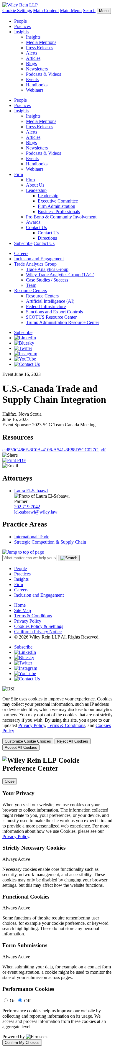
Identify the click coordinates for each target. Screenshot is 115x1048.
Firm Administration (56, 206)
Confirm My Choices (22, 1042)
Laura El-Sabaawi (31, 490)
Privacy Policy (27, 620)
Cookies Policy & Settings (38, 626)
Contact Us (36, 227)
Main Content (46, 10)
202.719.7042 (27, 506)
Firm (18, 174)
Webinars (34, 90)
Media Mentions (41, 42)
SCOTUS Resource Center (51, 317)
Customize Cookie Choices (28, 741)
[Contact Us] (27, 364)
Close (9, 781)
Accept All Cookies (21, 747)
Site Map (22, 610)
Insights (21, 31)
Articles (33, 58)
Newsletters (37, 68)
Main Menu (71, 10)
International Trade (31, 536)
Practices (22, 26)
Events (32, 79)
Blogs (31, 63)
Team (31, 285)
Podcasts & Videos (43, 74)
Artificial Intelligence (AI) (50, 301)
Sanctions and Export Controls (54, 311)
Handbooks (36, 84)
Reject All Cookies (72, 741)
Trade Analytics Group (35, 263)
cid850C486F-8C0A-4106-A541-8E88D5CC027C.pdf (54, 449)
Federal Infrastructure (46, 306)
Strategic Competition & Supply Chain (50, 541)
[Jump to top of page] (23, 552)
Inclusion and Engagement (39, 258)
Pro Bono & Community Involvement (61, 216)
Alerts (31, 52)
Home (20, 605)
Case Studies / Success (47, 279)
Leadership (36, 190)
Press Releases (39, 47)
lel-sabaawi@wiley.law (36, 511)
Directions (47, 238)
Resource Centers (30, 290)
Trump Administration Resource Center (62, 322)
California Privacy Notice (38, 631)
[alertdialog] (57, 901)
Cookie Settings (17, 10)
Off (27, 1000)
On (13, 1000)
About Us (35, 184)
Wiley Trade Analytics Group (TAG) (60, 274)
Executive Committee (58, 200)
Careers (21, 253)
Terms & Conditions (33, 615)
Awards (33, 222)
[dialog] (57, 723)
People (20, 21)
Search (89, 10)
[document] (57, 901)
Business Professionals (59, 211)
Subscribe (23, 243)
